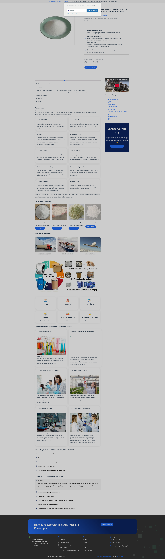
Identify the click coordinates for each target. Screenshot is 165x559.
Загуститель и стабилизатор (42, 225)
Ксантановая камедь (76, 222)
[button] (85, 62)
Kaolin (109, 101)
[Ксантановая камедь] (76, 212)
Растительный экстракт (113, 99)
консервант (97, 224)
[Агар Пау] (42, 212)
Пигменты (110, 102)
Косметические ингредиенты (115, 108)
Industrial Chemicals (112, 113)
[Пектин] (59, 212)
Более (109, 118)
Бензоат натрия (93, 222)
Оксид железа (111, 97)
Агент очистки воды (112, 116)
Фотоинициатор (112, 114)
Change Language (92, 10)
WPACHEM (120, 556)
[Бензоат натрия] (93, 212)
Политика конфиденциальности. (105, 556)
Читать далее (40, 228)
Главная (50, 1)
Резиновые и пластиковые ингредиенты (117, 111)
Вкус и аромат (111, 109)
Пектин (59, 222)
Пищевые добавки (56, 1)
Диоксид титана (112, 104)
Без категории (111, 119)
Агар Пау (42, 222)
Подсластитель (65, 1)
